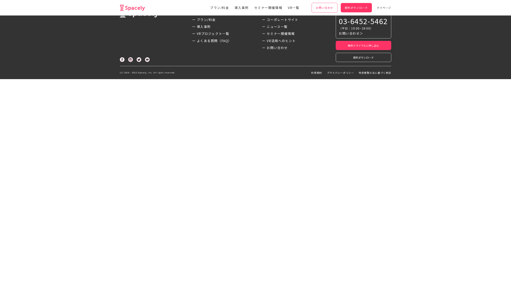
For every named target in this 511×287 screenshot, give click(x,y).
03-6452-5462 (363, 21)
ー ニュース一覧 (274, 26)
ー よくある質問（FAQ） (212, 40)
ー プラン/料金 (204, 19)
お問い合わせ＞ (351, 33)
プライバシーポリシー (340, 72)
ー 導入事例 (201, 26)
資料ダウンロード (363, 57)
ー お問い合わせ (275, 47)
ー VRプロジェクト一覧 (210, 33)
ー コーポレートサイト (280, 19)
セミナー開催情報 (268, 7)
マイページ (384, 8)
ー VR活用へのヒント (279, 40)
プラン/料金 (219, 7)
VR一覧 (293, 7)
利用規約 (316, 72)
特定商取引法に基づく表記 (375, 72)
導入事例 (242, 7)
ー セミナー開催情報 (278, 33)
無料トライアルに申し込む (363, 45)
